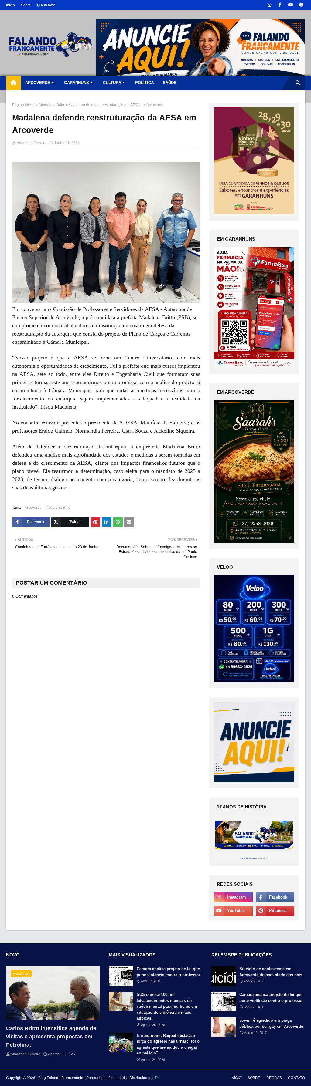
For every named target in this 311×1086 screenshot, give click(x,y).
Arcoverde (33, 507)
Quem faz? (46, 5)
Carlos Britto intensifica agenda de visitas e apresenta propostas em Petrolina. (51, 1036)
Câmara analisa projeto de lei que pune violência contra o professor (168, 971)
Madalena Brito (51, 105)
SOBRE (254, 1078)
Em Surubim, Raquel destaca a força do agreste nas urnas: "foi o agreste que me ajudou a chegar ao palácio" (168, 1044)
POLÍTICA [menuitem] (144, 82)
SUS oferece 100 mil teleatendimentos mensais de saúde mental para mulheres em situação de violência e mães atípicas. (167, 1006)
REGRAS (274, 1078)
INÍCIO (236, 1078)
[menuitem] (13, 83)
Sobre (26, 5)
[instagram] (269, 5)
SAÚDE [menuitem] (169, 82)
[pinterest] (301, 5)
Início (10, 5)
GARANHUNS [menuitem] (76, 82)
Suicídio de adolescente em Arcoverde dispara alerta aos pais (270, 971)
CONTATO (296, 1078)
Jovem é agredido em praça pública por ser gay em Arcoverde (271, 1023)
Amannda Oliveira (31, 143)
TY (157, 1078)
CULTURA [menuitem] (112, 82)
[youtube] (290, 5)
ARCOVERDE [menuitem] (37, 82)
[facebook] (280, 5)
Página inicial (23, 105)
